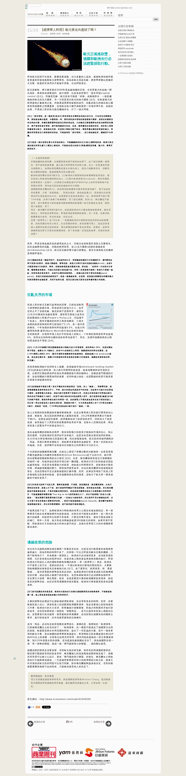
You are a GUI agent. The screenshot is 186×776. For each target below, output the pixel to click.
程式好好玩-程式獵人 (126, 52)
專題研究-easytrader (126, 48)
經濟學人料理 (55, 34)
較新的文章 (39, 722)
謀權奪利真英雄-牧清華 (127, 59)
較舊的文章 (99, 722)
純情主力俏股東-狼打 (126, 45)
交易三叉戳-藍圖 (124, 66)
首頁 (71, 722)
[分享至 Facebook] (31, 708)
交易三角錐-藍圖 (124, 63)
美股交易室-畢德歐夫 (126, 30)
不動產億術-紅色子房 (126, 34)
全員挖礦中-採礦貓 (125, 41)
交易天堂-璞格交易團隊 (127, 37)
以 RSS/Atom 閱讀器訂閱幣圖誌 (130, 73)
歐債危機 (65, 34)
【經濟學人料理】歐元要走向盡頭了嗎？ (68, 29)
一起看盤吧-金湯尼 (125, 56)
